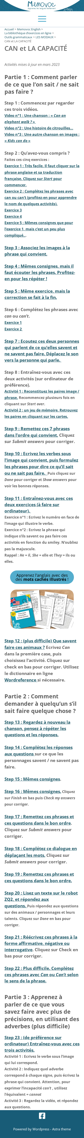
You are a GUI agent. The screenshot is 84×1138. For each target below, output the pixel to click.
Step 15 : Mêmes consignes (32, 779)
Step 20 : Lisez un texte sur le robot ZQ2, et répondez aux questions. (41, 899)
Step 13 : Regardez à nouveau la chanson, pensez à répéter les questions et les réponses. (37, 728)
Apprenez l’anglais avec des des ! (42, 577)
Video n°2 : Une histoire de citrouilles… (38, 128)
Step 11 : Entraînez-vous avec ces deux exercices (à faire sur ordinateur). (38, 504)
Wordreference (20, 680)
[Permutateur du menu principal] (42, 19)
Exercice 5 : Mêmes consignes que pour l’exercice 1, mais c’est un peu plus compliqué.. (38, 229)
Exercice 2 (13, 329)
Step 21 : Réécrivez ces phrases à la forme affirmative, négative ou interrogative (40, 943)
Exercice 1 (13, 322)
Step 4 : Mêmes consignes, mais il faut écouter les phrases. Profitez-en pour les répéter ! (39, 272)
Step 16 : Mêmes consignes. (32, 791)
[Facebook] (42, 1115)
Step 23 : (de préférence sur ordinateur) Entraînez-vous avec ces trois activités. (42, 1044)
